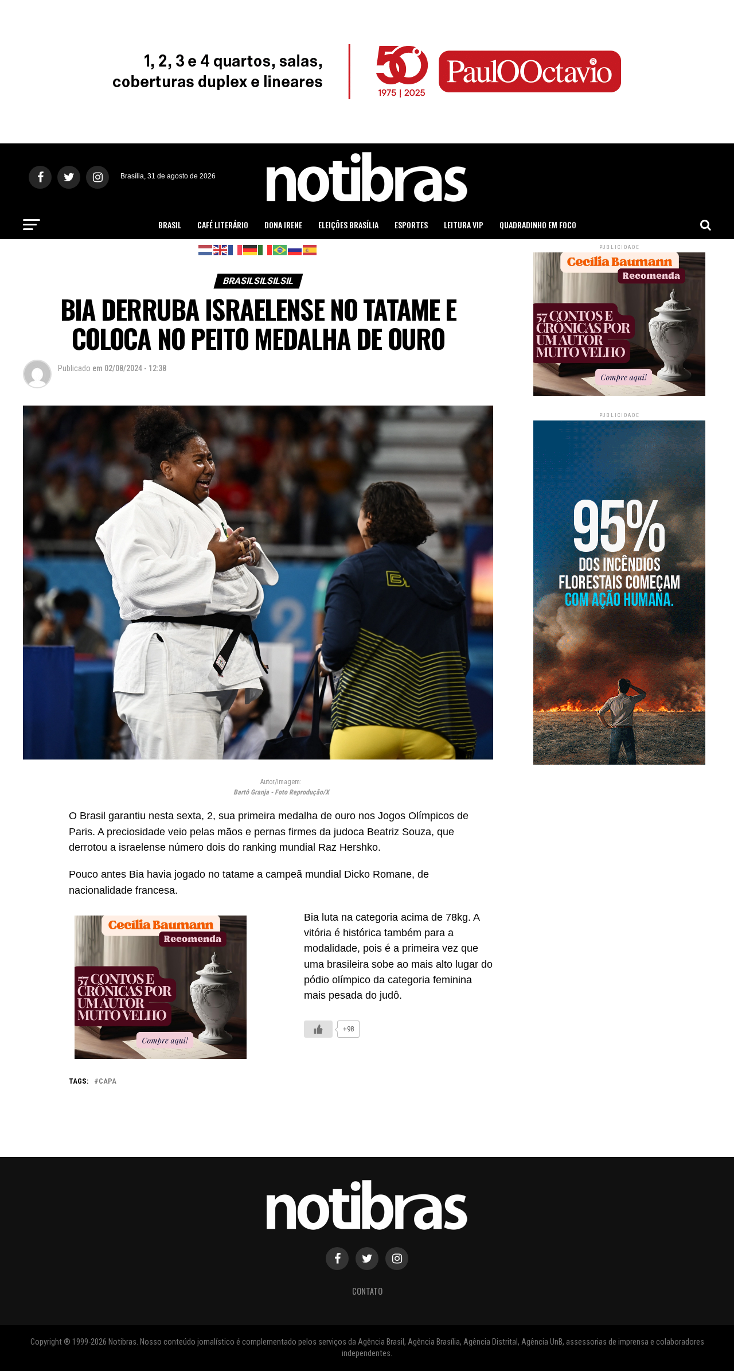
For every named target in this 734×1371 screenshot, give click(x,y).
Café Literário (222, 225)
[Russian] (295, 249)
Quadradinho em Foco (537, 225)
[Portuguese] (280, 249)
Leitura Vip (463, 225)
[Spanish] (310, 249)
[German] (250, 249)
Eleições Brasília (348, 225)
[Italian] (265, 249)
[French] (235, 249)
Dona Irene (283, 225)
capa (107, 1081)
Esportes (411, 225)
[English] (220, 249)
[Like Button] (318, 1029)
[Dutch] (205, 249)
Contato (367, 1291)
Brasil (169, 225)
